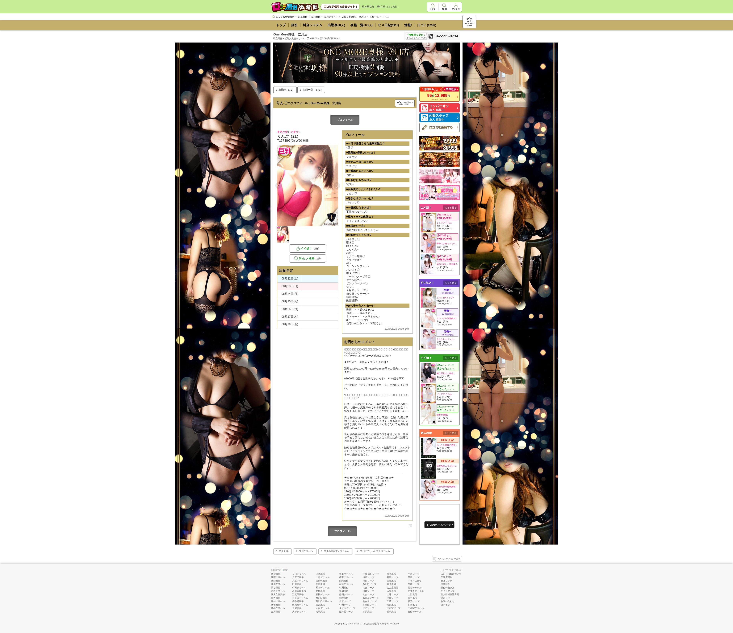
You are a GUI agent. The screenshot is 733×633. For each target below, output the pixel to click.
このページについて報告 (448, 559)
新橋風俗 (275, 604)
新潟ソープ (392, 577)
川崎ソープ (368, 591)
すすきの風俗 (415, 580)
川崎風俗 (412, 604)
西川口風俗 (321, 598)
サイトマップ (447, 591)
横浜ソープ (413, 601)
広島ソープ (413, 577)
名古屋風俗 (392, 587)
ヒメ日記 (388, 25)
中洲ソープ (345, 604)
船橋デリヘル (322, 594)
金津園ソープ (346, 611)
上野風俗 (320, 574)
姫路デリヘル (346, 584)
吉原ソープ (345, 601)
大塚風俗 (296, 608)
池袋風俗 (275, 580)
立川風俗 (283, 551)
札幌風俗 (343, 598)
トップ (281, 25)
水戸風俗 (367, 611)
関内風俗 (320, 584)
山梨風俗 (412, 594)
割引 (294, 25)
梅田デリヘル (346, 577)
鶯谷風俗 (275, 598)
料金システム (312, 25)
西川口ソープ (369, 584)
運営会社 (445, 598)
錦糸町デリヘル (300, 604)
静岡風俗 (391, 584)
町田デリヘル (299, 587)
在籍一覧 (361, 25)
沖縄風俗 (343, 580)
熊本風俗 (391, 574)
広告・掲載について (451, 574)
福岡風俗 (343, 591)
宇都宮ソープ (393, 608)
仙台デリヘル (415, 587)
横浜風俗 (391, 611)
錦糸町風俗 (298, 601)
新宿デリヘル (278, 577)
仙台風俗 (412, 598)
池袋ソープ (392, 598)
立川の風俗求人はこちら (336, 551)
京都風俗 (391, 604)
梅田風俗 (320, 611)
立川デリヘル (306, 551)
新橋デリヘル (278, 608)
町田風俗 (296, 584)
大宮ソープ (368, 587)
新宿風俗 (275, 574)
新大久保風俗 (278, 594)
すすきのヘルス (416, 591)
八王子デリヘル (300, 580)
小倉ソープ (413, 574)
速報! (408, 25)
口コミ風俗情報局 (369, 623)
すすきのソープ (347, 608)
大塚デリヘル (299, 611)
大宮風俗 (320, 604)
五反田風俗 (298, 594)
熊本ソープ (413, 584)
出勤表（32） (287, 89)
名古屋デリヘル (371, 598)
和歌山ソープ (369, 604)
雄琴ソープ (368, 577)
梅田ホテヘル (346, 574)
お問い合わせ (447, 601)
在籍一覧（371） (313, 89)
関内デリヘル (322, 587)
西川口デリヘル (324, 601)
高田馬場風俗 (299, 591)
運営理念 (445, 584)
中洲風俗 (343, 587)
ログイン (445, 604)
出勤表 (336, 25)
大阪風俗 (391, 580)
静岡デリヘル (346, 594)
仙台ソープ (368, 594)
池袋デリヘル (278, 584)
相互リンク (446, 580)
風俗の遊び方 (447, 587)
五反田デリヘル (300, 598)
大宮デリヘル (322, 608)
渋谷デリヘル (278, 591)
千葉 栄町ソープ (371, 574)
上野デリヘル (322, 577)
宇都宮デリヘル (416, 608)
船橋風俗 (320, 591)
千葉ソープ (392, 601)
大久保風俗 (321, 580)
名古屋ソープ (369, 601)
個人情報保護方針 (450, 594)
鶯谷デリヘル (278, 601)
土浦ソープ (392, 594)
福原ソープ (368, 580)
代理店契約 (446, 577)
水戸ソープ (368, 608)
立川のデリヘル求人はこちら (375, 551)
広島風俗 (391, 591)
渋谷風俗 (275, 587)
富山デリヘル (415, 611)
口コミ (426, 25)
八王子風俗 (298, 577)
